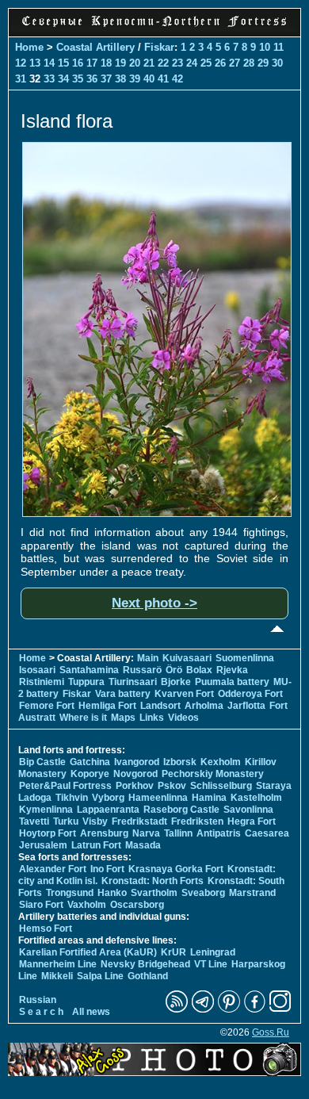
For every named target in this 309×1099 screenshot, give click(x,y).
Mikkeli (57, 976)
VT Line (210, 964)
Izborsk (179, 762)
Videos (183, 717)
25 (206, 63)
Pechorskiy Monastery (213, 773)
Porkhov (135, 785)
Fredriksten (197, 821)
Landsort (160, 705)
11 (278, 47)
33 (49, 79)
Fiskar (159, 47)
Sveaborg (203, 892)
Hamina (209, 797)
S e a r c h (41, 1011)
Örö (174, 670)
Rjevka (232, 670)
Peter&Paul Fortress (65, 785)
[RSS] (177, 1009)
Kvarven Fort (184, 693)
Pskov (172, 785)
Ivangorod (136, 762)
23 (177, 63)
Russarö (142, 670)
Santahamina (89, 670)
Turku (65, 821)
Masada (143, 845)
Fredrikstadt (139, 821)
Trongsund (69, 892)
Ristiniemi (41, 681)
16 (77, 63)
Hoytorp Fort (47, 833)
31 (20, 79)
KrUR (173, 952)
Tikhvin (71, 797)
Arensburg (104, 833)
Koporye (90, 773)
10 (264, 47)
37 (106, 79)
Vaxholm (86, 904)
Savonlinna (248, 809)
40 (148, 79)
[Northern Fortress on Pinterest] (229, 1009)
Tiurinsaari (133, 681)
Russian (37, 999)
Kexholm (220, 762)
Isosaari (37, 670)
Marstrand (252, 892)
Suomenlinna (245, 658)
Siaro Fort (41, 904)
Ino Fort (107, 869)
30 (277, 63)
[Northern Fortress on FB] (254, 1009)
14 (49, 63)
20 (134, 63)
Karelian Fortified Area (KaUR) (88, 952)
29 (263, 63)
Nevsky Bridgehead (145, 964)
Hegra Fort (251, 821)
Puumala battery (232, 681)
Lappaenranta (108, 809)
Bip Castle (42, 762)
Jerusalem (43, 845)
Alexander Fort (52, 869)
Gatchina (90, 762)
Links (151, 717)
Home (29, 47)
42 (177, 79)
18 (106, 63)
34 (63, 79)
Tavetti (34, 821)
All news (91, 1011)
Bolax (199, 670)
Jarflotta (246, 705)
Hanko (112, 892)
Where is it (83, 717)
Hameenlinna (158, 797)
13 (34, 63)
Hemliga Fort (107, 705)
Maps (123, 717)
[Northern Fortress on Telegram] (203, 1009)
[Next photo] (157, 513)
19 (120, 63)
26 (220, 63)
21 (148, 63)
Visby (95, 821)
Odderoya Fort (250, 693)
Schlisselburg (221, 785)
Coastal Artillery (95, 47)
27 (234, 63)
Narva (146, 833)
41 (163, 79)
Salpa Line (100, 976)
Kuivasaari (187, 658)
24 (191, 63)
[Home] (154, 27)
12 (20, 63)
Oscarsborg (137, 904)
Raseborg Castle (181, 809)
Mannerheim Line (58, 964)
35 (77, 79)
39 (134, 79)
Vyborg (108, 797)
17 (91, 63)
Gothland (148, 976)
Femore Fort (46, 705)
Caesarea (267, 833)
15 (63, 63)
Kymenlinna (46, 809)
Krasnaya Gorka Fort (175, 869)
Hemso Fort (45, 928)
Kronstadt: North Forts (153, 880)
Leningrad (212, 952)
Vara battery (123, 693)
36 (91, 79)
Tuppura (86, 681)
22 (163, 63)
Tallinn (178, 833)
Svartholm (154, 892)
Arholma (204, 705)
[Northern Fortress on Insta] (280, 1009)
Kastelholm (256, 797)
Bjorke (176, 681)
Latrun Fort (96, 845)
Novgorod (135, 773)
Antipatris (218, 833)
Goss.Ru (270, 1032)
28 (248, 63)
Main (147, 658)
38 (120, 79)
